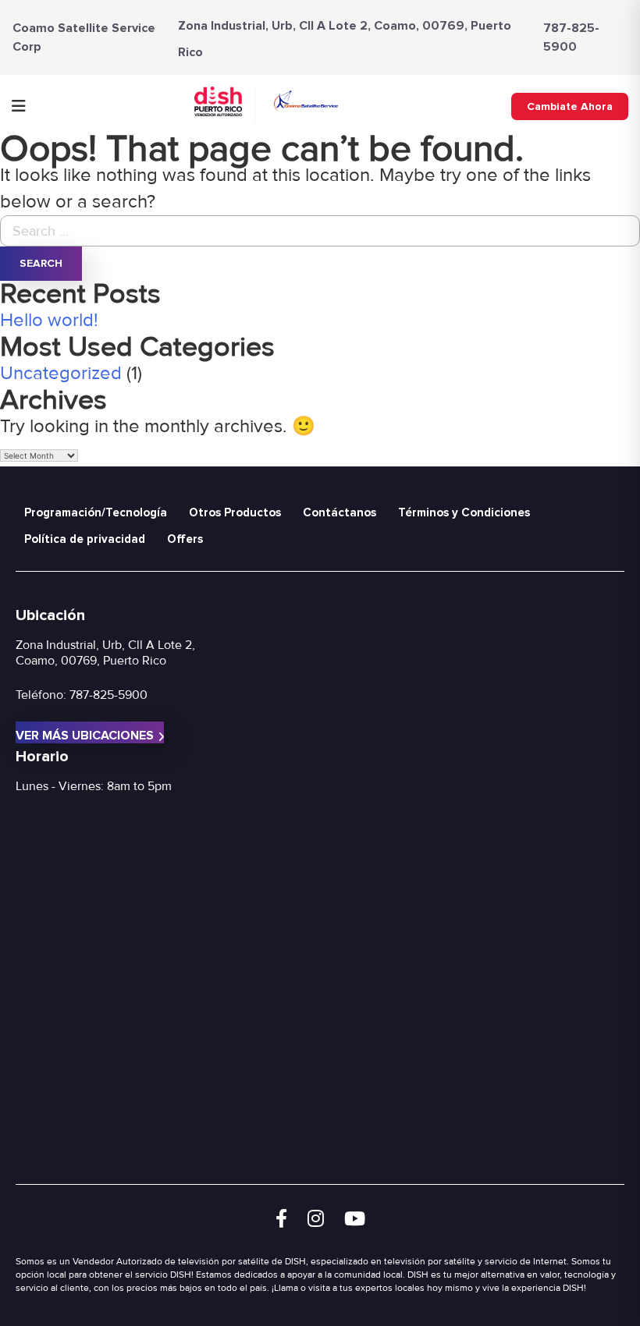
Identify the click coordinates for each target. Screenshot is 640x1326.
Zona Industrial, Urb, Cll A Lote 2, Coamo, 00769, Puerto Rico (105, 652)
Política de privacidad (84, 539)
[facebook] (281, 1219)
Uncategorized (61, 373)
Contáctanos (339, 512)
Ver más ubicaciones (85, 735)
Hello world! (49, 320)
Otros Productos (235, 512)
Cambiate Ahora (570, 106)
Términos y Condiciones (464, 512)
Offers (185, 539)
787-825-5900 (571, 37)
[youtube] (354, 1219)
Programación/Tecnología (95, 512)
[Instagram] (316, 1219)
